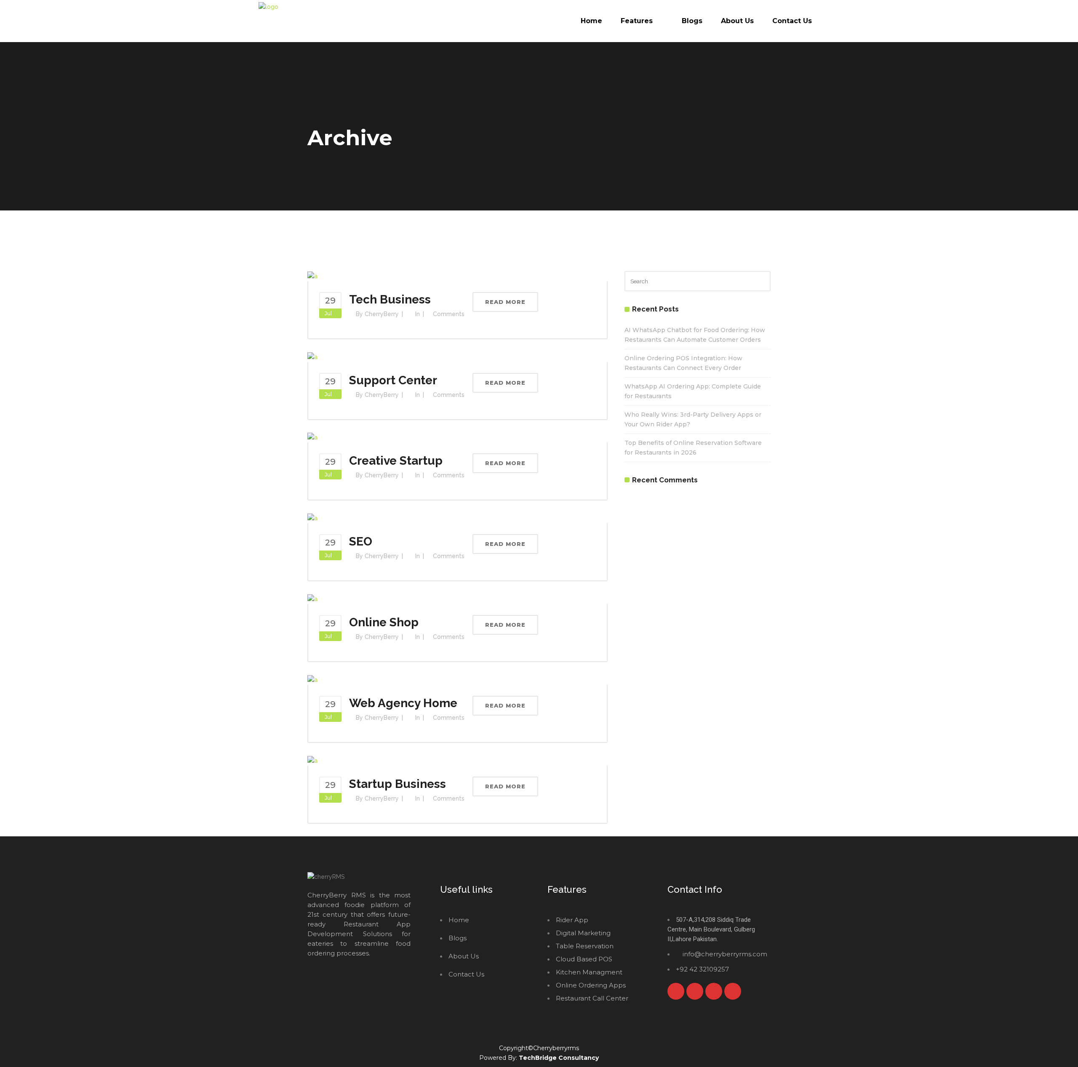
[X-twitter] (694, 991)
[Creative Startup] (312, 437)
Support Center (393, 380)
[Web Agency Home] (312, 679)
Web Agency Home (403, 703)
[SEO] (312, 517)
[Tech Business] (312, 275)
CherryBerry (382, 314)
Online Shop (384, 622)
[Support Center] (312, 356)
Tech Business (390, 299)
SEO (360, 541)
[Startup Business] (312, 760)
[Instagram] (713, 991)
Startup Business (397, 784)
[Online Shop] (312, 598)
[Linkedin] (732, 991)
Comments (448, 314)
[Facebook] (675, 991)
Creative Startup (396, 461)
